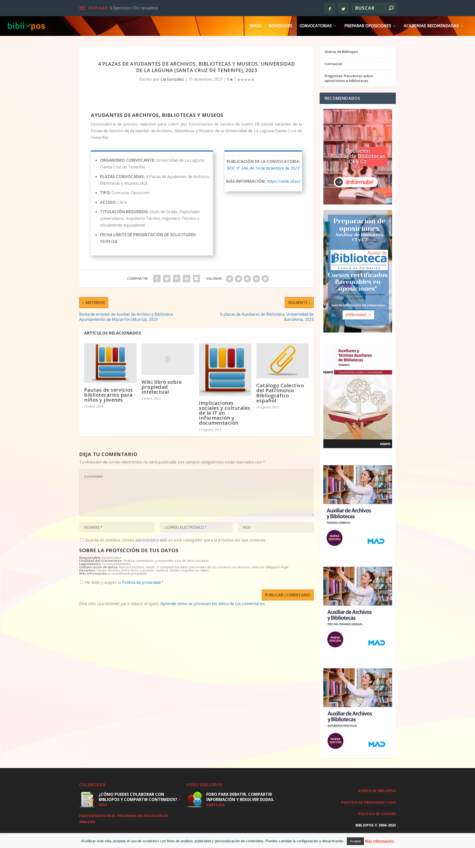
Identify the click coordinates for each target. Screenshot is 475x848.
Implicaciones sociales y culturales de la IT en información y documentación (224, 413)
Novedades (280, 26)
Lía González (172, 79)
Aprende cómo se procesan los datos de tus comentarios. (213, 603)
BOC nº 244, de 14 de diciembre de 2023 (263, 168)
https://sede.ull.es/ (284, 181)
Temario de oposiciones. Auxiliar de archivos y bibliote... (161, 8)
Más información (379, 841)
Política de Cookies (377, 813)
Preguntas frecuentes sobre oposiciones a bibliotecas (349, 78)
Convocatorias (316, 26)
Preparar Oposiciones (367, 26)
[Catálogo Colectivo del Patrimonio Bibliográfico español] (282, 361)
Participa (215, 804)
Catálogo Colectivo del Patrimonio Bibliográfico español (280, 393)
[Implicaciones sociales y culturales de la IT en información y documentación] (225, 369)
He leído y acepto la (124, 582)
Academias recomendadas (431, 26)
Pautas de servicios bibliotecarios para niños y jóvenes (108, 394)
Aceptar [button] (355, 841)
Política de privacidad (142, 582)
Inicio (255, 26)
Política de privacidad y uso (368, 802)
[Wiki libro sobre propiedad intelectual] (168, 359)
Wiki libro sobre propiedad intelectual (162, 387)
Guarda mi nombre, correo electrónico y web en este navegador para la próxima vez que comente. (175, 540)
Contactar (333, 63)
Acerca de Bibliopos (341, 51)
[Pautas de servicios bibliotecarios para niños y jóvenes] (110, 363)
